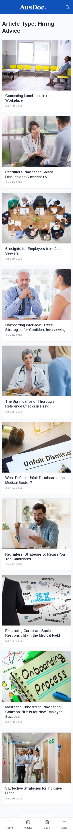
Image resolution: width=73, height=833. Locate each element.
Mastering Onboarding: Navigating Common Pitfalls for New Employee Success (33, 712)
